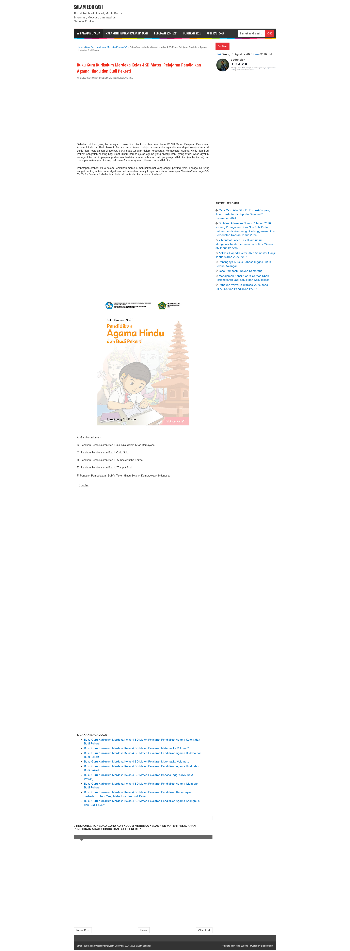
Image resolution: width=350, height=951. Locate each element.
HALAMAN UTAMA (89, 33)
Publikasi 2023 (215, 33)
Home (143, 930)
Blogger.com (267, 946)
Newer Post (82, 930)
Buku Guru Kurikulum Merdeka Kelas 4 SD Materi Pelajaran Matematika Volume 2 (136, 748)
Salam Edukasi (88, 7)
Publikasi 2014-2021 (165, 33)
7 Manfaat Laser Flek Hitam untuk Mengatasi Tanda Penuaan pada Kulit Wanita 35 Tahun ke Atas (244, 244)
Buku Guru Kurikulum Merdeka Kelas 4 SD (106, 78)
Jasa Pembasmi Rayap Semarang (240, 270)
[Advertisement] (143, 109)
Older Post (204, 930)
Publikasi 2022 (192, 33)
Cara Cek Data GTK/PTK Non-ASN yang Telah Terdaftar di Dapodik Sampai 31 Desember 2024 (243, 214)
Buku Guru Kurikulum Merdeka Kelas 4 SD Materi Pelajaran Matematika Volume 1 (136, 761)
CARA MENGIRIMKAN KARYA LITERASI (127, 33)
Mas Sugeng (242, 946)
